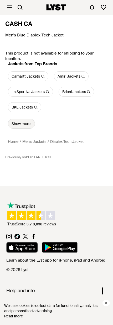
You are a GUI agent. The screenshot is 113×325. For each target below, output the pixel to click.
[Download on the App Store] (22, 248)
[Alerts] (92, 7)
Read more (13, 316)
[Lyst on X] (25, 238)
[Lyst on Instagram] (9, 238)
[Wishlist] (103, 7)
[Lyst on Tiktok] (17, 238)
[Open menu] (9, 7)
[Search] (20, 7)
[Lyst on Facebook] (33, 238)
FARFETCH (42, 157)
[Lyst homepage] (56, 7)
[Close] (106, 303)
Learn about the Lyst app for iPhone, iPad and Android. (56, 260)
